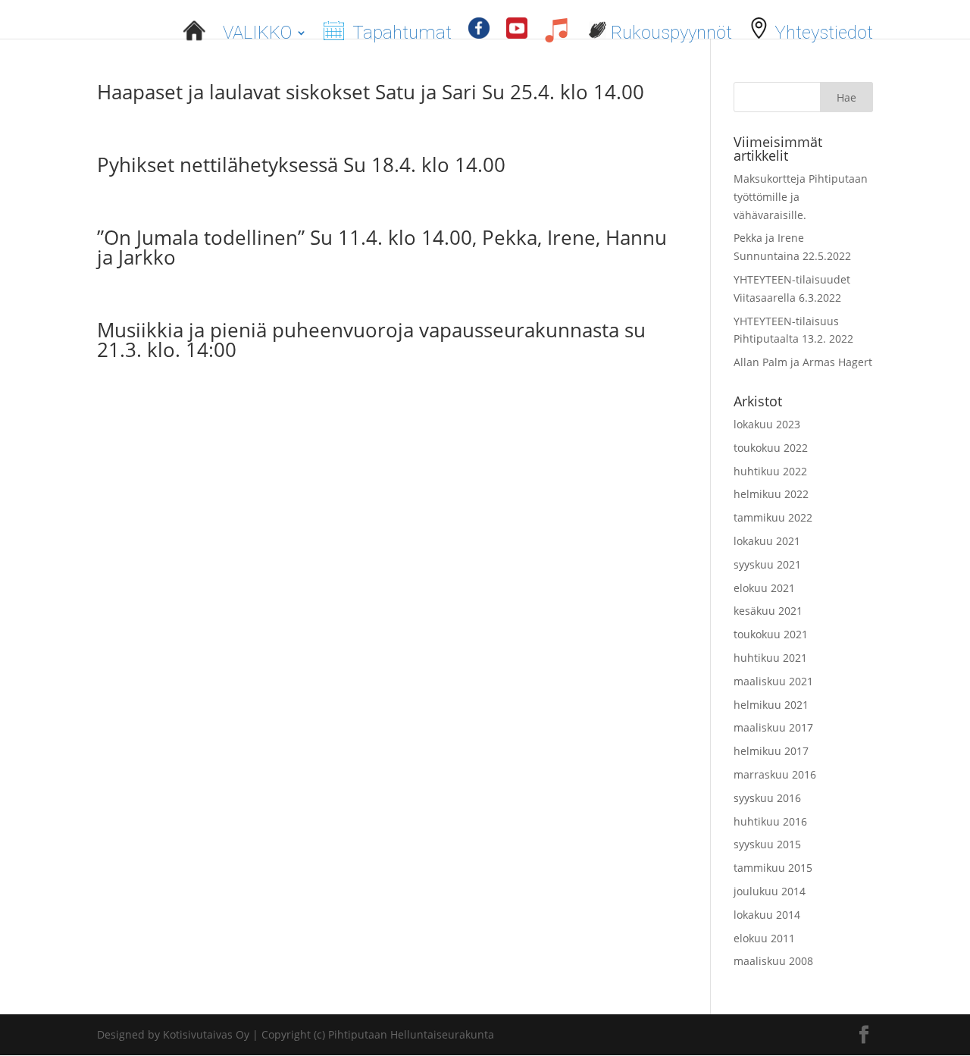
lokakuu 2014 (767, 914)
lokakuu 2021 (767, 541)
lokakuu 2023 (767, 424)
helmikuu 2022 (771, 494)
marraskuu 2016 (775, 774)
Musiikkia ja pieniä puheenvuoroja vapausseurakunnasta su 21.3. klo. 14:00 (371, 339)
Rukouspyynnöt (669, 30)
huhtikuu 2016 (770, 821)
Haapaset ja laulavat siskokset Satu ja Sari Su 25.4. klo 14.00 (370, 91)
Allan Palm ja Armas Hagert (803, 362)
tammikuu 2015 (773, 867)
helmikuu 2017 (771, 751)
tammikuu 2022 (773, 517)
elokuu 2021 (764, 588)
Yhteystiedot (821, 30)
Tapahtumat (400, 30)
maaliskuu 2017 (773, 727)
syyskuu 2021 (767, 564)
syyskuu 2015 (767, 844)
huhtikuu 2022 (770, 471)
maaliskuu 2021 (773, 681)
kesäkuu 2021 (768, 610)
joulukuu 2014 (770, 891)
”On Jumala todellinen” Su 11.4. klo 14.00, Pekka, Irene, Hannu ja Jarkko (382, 247)
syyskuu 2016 (767, 798)
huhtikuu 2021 (770, 657)
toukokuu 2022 (771, 447)
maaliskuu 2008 (773, 961)
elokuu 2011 (764, 938)
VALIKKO (257, 32)
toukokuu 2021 (771, 634)
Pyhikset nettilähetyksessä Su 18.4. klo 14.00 (301, 164)
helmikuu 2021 (771, 704)
